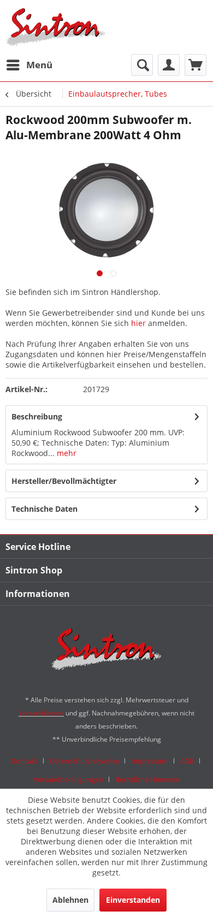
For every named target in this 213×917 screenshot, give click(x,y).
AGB (187, 761)
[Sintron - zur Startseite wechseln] (55, 27)
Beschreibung (36, 416)
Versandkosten (41, 713)
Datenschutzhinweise (84, 761)
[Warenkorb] (195, 65)
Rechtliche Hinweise (147, 779)
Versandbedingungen (68, 779)
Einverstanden (133, 900)
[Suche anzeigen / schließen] (142, 65)
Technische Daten (44, 509)
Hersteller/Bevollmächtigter (63, 481)
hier (138, 323)
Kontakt (24, 761)
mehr (65, 453)
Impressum (149, 761)
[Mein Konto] (169, 65)
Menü (39, 64)
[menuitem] (29, 65)
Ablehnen (70, 900)
